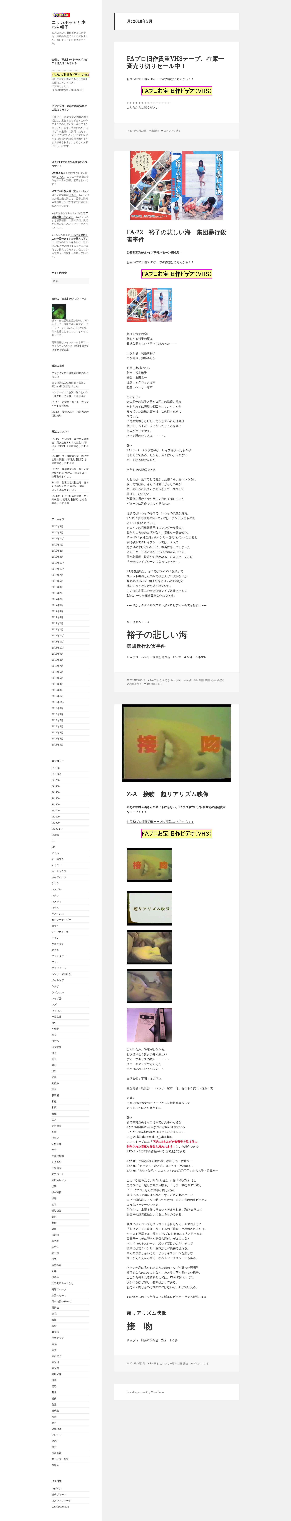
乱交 (54, 1034)
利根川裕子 (135, 683)
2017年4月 (57, 617)
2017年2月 (57, 623)
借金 (54, 1053)
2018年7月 (57, 575)
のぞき (55, 950)
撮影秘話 (56, 1210)
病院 (54, 1313)
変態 (54, 1131)
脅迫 (54, 1386)
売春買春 (56, 1125)
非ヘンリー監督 (60, 1459)
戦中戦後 (56, 1192)
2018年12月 (58, 562)
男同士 (55, 1307)
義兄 (54, 1344)
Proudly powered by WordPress (145, 1392)
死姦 (54, 1271)
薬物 (54, 1392)
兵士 (54, 1059)
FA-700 (56, 810)
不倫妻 (55, 1028)
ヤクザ (55, 986)
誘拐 (54, 1398)
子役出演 (56, 1168)
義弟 (54, 1350)
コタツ (55, 895)
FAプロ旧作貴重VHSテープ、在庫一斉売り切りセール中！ (175, 62)
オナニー (56, 865)
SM (53, 847)
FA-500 (56, 798)
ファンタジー (59, 956)
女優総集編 (58, 1156)
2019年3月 (57, 556)
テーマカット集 (60, 931)
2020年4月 (57, 532)
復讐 (54, 1186)
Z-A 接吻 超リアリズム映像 (168, 794)
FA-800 (56, 816)
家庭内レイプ (59, 1180)
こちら (60, 176)
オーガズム (58, 859)
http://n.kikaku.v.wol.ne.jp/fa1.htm (150, 1137)
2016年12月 (58, 635)
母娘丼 (55, 1277)
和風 (54, 1107)
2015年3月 (57, 744)
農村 (54, 1422)
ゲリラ (55, 883)
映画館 (55, 1234)
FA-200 (56, 780)
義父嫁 (55, 1368)
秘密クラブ (58, 1337)
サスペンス (58, 913)
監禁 (54, 1325)
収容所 (55, 1095)
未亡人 (55, 1247)
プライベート (59, 968)
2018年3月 (57, 587)
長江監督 (56, 1453)
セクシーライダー (61, 919)
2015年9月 (57, 708)
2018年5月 (57, 581)
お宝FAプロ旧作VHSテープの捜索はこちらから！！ (160, 79)
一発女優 (56, 1016)
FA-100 (56, 768)
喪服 (54, 1113)
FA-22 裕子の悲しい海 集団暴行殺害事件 (176, 235)
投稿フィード (59, 1494)
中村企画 (58, 173)
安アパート (58, 1174)
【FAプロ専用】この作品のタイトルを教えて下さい (70, 238)
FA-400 (56, 792)
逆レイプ (56, 1434)
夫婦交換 (56, 1144)
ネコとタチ (58, 944)
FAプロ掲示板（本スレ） (70, 214)
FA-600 (56, 804)
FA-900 (56, 822)
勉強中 (55, 1083)
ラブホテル (58, 992)
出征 (54, 1071)
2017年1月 (57, 629)
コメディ (56, 901)
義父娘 (55, 1362)
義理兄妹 (56, 1374)
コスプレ (56, 889)
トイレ (55, 937)
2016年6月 (57, 672)
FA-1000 (56, 774)
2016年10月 (58, 647)
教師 (54, 1216)
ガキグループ (59, 877)
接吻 (54, 1204)
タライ (55, 925)
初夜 (54, 1077)
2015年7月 (57, 720)
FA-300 (56, 786)
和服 (54, 1101)
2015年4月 (57, 738)
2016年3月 (57, 690)
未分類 (55, 1253)
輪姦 (54, 1416)
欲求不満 (56, 1265)
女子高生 (56, 1162)
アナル (55, 853)
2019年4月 (57, 550)
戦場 (54, 1198)
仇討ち (55, 1040)
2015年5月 (57, 732)
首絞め (55, 1465)
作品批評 (56, 1047)
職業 (54, 1380)
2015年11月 (58, 702)
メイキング (58, 980)
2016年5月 (57, 678)
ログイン (56, 1488)
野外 (54, 1447)
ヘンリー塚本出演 (61, 974)
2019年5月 (57, 544)
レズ (54, 1004)
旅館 (54, 1228)
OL (53, 840)
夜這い (55, 1137)
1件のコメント (155, 683)
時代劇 (55, 1240)
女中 (54, 1150)
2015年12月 (58, 696)
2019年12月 (58, 538)
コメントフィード (61, 1500)
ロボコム (56, 1010)
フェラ (55, 962)
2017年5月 (57, 611)
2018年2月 (57, 593)
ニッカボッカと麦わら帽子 (68, 24)
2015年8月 (57, 714)
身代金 (55, 1410)
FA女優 (55, 834)
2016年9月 (57, 653)
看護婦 (55, 1331)
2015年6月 (57, 726)
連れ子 (55, 1441)
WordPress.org (60, 1506)
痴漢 (54, 1319)
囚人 (54, 1119)
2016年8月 (57, 659)
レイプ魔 (56, 998)
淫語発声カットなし (63, 1283)
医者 (54, 1089)
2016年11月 (58, 641)
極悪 (54, 1259)
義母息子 (56, 1356)
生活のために (59, 1295)
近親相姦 (56, 1428)
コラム (55, 907)
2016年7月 (57, 665)
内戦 (54, 1065)
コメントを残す (172, 130)
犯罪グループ (59, 1289)
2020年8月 (57, 526)
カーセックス (59, 871)
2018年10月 (58, 568)
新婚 (54, 1222)
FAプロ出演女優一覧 (64, 191)
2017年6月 (57, 605)
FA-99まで (57, 828)
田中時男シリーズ (61, 1301)
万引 (54, 1022)
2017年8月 (57, 599)
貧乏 (54, 1404)
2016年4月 (57, 684)
